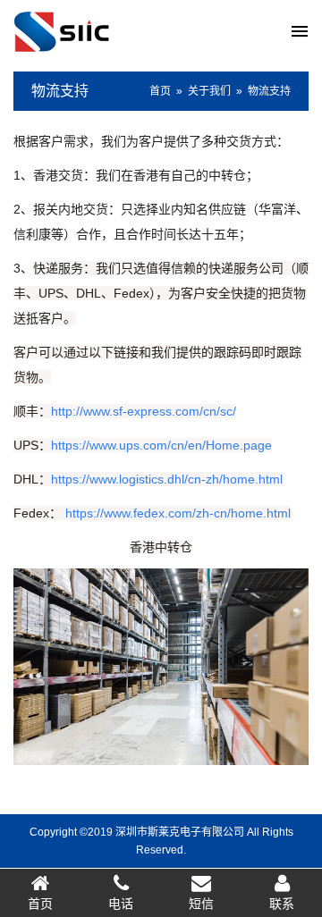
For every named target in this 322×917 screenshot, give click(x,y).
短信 (201, 903)
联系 (281, 903)
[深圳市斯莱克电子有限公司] (87, 30)
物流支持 (60, 90)
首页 (160, 91)
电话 (120, 903)
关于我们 (209, 91)
